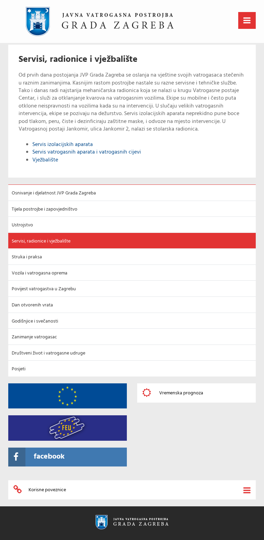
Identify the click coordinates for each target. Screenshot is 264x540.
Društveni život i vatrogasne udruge (48, 353)
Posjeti (18, 369)
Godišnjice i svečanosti (35, 321)
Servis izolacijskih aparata (62, 144)
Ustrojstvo (22, 225)
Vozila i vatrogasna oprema (39, 273)
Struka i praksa (27, 257)
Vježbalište (45, 160)
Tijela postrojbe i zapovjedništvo (44, 209)
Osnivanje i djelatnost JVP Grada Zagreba (54, 193)
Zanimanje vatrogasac (34, 337)
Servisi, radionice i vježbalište (41, 241)
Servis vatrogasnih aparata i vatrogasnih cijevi (86, 152)
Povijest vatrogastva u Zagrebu (44, 289)
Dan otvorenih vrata (32, 305)
